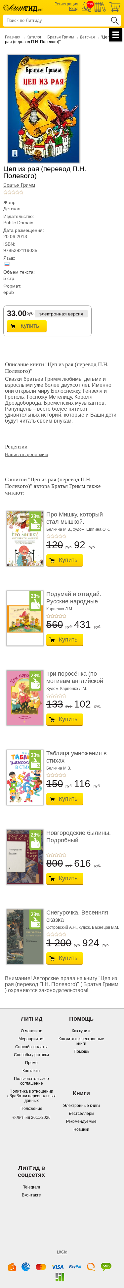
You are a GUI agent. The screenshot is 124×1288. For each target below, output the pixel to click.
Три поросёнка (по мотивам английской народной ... (74, 680)
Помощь (81, 1051)
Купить (30, 325)
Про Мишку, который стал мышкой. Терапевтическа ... (74, 521)
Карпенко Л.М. (59, 609)
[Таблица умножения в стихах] (23, 777)
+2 (9, 192)
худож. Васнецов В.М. (99, 927)
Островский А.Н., (62, 927)
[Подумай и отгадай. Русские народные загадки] (23, 618)
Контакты (31, 1070)
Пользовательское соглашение (31, 1081)
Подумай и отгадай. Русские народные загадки (73, 601)
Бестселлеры (81, 1113)
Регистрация (66, 4)
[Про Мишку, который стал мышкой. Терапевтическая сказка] (23, 538)
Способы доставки (31, 1054)
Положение (31, 1108)
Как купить (81, 1031)
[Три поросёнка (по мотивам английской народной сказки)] (23, 698)
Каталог (33, 37)
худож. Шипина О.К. (91, 529)
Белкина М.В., (59, 529)
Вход (73, 8)
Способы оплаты (31, 1047)
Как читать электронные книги (81, 1041)
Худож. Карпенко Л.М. (66, 688)
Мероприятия (32, 1039)
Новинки (81, 1129)
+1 (5, 192)
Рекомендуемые (81, 1121)
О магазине (31, 1031)
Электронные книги (81, 1105)
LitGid (62, 1252)
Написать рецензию (26, 454)
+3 (13, 192)
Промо (31, 1062)
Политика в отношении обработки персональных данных (31, 1096)
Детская (87, 37)
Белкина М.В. (58, 768)
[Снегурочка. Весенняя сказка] (23, 937)
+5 (21, 192)
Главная (13, 37)
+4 (17, 192)
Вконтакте (31, 1195)
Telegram (31, 1187)
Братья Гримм (60, 37)
